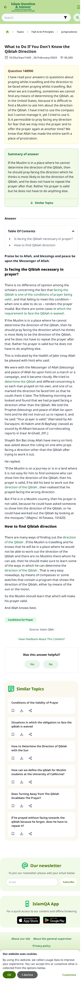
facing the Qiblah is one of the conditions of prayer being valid (38, 294)
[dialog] (40, 965)
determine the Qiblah (20, 381)
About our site (20, 938)
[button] (13, 710)
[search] (77, 17)
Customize (69, 975)
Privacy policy (41, 946)
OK (9, 975)
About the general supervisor (52, 938)
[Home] (7, 32)
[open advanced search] (65, 17)
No (51, 664)
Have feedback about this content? (42, 639)
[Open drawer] (78, 7)
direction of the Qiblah (21, 487)
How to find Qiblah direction (34, 245)
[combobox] (33, 18)
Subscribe (68, 882)
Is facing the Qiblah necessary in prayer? (43, 239)
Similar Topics (44, 203)
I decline (27, 975)
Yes (32, 664)
